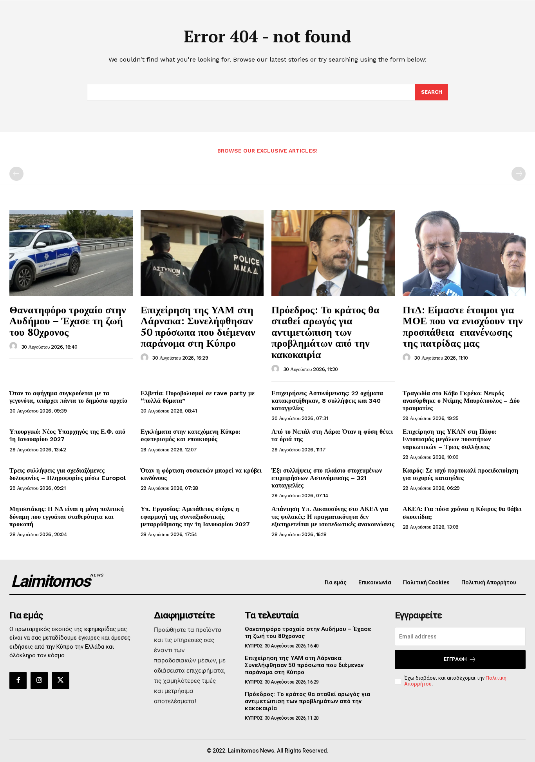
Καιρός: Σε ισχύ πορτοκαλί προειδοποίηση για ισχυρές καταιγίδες (460, 474)
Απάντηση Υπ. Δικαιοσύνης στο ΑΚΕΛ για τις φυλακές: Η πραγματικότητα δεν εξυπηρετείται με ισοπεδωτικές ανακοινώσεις (332, 516)
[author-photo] (14, 346)
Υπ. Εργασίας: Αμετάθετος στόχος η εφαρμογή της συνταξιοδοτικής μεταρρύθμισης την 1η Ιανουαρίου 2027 (195, 516)
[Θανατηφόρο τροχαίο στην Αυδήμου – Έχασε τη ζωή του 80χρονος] (71, 253)
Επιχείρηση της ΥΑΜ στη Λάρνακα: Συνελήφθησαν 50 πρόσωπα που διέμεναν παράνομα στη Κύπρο (198, 326)
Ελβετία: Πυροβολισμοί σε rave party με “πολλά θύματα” (198, 396)
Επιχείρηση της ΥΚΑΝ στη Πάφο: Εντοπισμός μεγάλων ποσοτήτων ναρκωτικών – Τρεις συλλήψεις (449, 439)
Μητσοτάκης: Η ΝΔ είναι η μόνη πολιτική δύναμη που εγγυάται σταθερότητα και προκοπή (66, 516)
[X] (60, 680)
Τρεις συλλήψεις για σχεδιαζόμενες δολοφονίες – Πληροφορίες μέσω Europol (67, 474)
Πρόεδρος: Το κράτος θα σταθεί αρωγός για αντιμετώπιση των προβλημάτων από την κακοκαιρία (325, 332)
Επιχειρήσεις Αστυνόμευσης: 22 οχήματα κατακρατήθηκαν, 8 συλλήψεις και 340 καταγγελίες (327, 400)
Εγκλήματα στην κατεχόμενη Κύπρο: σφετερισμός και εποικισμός (190, 435)
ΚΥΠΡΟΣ (253, 646)
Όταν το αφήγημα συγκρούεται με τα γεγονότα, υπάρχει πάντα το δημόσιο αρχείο (68, 396)
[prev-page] (16, 174)
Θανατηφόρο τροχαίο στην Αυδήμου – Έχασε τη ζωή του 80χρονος (67, 320)
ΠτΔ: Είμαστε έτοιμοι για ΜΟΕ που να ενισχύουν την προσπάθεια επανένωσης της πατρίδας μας (463, 326)
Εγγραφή (455, 659)
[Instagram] (39, 680)
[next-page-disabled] (519, 174)
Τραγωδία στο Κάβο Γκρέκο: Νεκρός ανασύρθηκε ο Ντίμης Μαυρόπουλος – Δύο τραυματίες (461, 400)
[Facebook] (18, 680)
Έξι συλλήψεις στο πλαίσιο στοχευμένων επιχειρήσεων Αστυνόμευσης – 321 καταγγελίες (326, 478)
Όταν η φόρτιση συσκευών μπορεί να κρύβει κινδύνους (201, 474)
